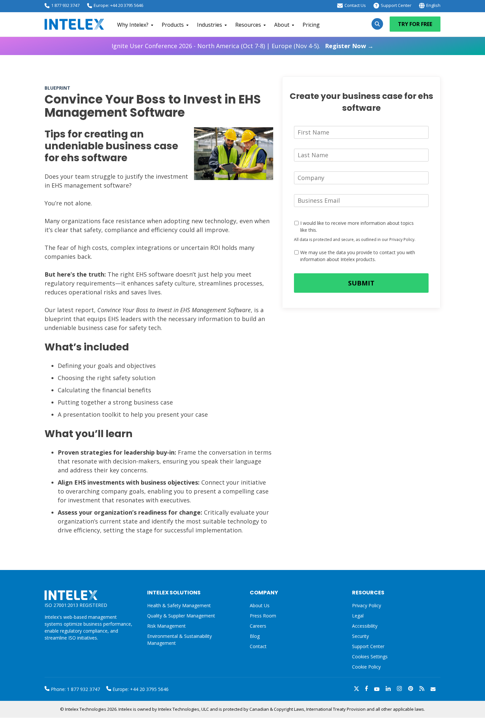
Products (173, 24)
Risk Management (166, 626)
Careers (258, 626)
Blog (255, 636)
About (281, 24)
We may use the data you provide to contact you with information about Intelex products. (357, 255)
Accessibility (364, 626)
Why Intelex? (132, 24)
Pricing (311, 24)
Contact (258, 646)
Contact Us (355, 5)
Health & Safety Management (179, 605)
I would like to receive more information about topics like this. (357, 226)
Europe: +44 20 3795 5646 (118, 5)
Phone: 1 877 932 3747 (74, 689)
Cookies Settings (370, 657)
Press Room (263, 616)
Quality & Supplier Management (181, 616)
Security (360, 636)
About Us (260, 605)
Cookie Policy (366, 667)
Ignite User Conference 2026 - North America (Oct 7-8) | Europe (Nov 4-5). (242, 46)
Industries (209, 24)
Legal (358, 616)
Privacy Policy (366, 605)
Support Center (396, 5)
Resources (248, 24)
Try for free (415, 24)
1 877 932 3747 (65, 5)
